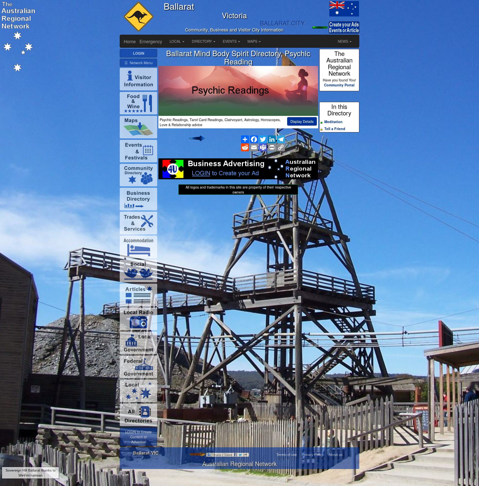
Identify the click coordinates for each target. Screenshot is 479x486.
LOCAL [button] (176, 41)
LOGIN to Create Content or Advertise (138, 436)
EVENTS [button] (230, 41)
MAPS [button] (252, 41)
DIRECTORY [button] (202, 41)
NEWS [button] (343, 41)
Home (130, 41)
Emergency (150, 41)
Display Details (302, 121)
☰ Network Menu (138, 62)
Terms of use (286, 455)
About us (336, 455)
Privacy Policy (313, 455)
